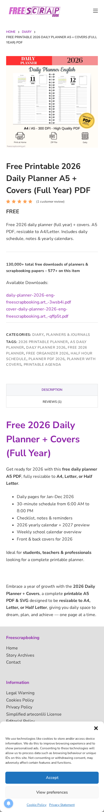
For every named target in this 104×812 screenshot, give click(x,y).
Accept (52, 777)
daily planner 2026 (46, 347)
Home (12, 648)
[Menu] (95, 10)
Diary (38, 334)
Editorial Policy (20, 721)
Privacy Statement (62, 805)
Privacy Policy (19, 707)
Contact (13, 662)
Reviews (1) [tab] (52, 402)
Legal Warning (20, 693)
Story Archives (20, 655)
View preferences (52, 792)
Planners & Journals (68, 334)
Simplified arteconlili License (34, 714)
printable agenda (42, 364)
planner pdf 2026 (47, 359)
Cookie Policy (36, 805)
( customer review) (50, 201)
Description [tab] (52, 390)
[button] (96, 728)
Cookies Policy (20, 700)
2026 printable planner (43, 342)
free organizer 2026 (47, 353)
